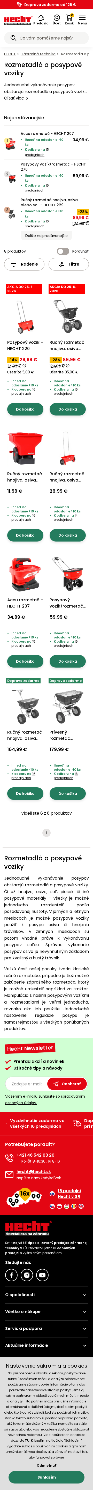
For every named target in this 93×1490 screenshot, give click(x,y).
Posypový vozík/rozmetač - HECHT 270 (53, 167)
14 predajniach (66, 517)
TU (27, 1440)
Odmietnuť (46, 1465)
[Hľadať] (13, 39)
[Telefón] (9, 1158)
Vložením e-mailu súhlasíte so (45, 1099)
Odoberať (71, 1083)
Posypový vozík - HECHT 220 (25, 345)
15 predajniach (23, 643)
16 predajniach (23, 391)
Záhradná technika (38, 54)
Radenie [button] (29, 264)
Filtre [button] (74, 264)
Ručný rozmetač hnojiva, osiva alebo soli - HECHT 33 (24, 483)
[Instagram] (27, 1275)
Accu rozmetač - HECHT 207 (47, 133)
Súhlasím (46, 1477)
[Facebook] (11, 1275)
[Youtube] (42, 1275)
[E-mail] (9, 1174)
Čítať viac (14, 98)
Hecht (10, 54)
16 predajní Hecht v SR (69, 1193)
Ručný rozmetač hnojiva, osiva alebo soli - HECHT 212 (67, 483)
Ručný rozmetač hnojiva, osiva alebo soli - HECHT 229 (49, 202)
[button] (41, 20)
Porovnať (80, 251)
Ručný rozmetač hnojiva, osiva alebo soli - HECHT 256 (24, 741)
